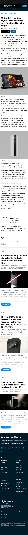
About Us (3, 478)
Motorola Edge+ (18, 35)
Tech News (3, 243)
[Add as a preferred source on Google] (5, 31)
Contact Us (3, 480)
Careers (3, 511)
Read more (6, 304)
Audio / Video (4, 465)
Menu (1, 6)
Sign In (24, 5)
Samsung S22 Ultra (16, 37)
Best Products (19, 467)
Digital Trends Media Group (8, 525)
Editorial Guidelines (5, 485)
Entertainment (4, 470)
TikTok (16, 447)
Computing (4, 460)
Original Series (19, 472)
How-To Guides (19, 470)
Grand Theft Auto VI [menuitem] (5, 9)
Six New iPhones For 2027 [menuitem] (15, 9)
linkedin (13, 222)
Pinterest (19, 447)
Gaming (3, 462)
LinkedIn (23, 447)
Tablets (17, 458)
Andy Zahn (4, 28)
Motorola (8, 241)
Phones (3, 458)
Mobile (2, 241)
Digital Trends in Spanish (21, 488)
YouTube (12, 447)
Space (17, 462)
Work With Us (4, 514)
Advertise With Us (5, 483)
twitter (15, 222)
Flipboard (1, 451)
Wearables (18, 460)
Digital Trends (8, 7)
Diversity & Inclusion (5, 517)
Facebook (1, 447)
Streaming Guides (20, 465)
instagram (10, 222)
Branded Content (19, 482)
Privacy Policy (19, 511)
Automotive (4, 472)
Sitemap (18, 517)
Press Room (18, 514)
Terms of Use (4, 520)
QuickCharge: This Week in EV (19, 241)
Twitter (9, 447)
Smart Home (4, 467)
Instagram (5, 447)
